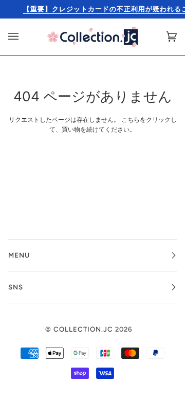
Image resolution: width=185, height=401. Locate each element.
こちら (130, 119)
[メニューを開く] (23, 37)
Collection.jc (83, 329)
